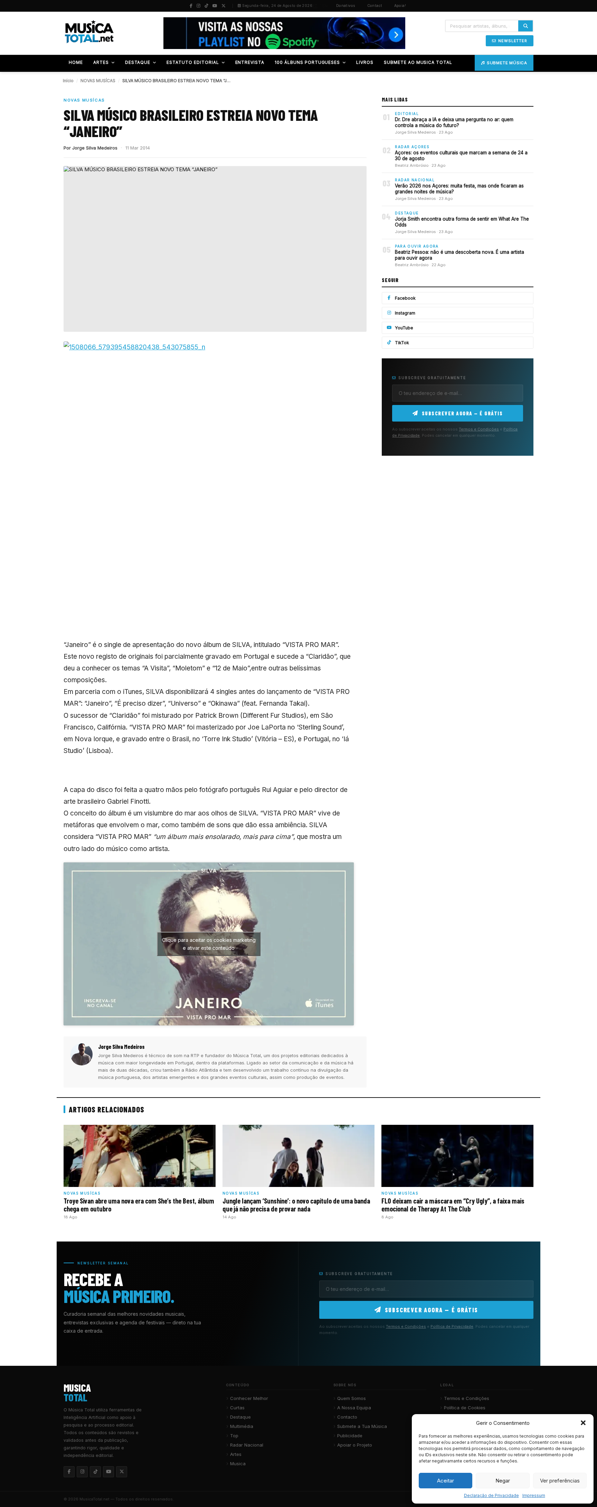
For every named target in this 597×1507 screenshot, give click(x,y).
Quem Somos (351, 1398)
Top (234, 1435)
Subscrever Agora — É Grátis (462, 413)
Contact (374, 5)
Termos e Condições (479, 429)
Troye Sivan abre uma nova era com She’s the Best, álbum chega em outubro (139, 1205)
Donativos (346, 5)
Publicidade (349, 1435)
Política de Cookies (464, 1407)
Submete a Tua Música (362, 1426)
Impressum (533, 1495)
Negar (502, 1480)
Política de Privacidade (451, 1326)
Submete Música (507, 62)
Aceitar (445, 1480)
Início (68, 80)
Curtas (237, 1407)
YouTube (404, 327)
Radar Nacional (246, 1445)
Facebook (405, 298)
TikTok (402, 342)
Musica (238, 1463)
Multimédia (241, 1426)
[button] (583, 1422)
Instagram (405, 313)
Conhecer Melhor (249, 1398)
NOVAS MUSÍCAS (97, 80)
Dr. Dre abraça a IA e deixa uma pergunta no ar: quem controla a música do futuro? (454, 122)
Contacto (347, 1417)
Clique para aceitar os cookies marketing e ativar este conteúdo (209, 944)
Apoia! (400, 5)
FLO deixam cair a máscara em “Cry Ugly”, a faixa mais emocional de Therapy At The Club (452, 1205)
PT (315, 5)
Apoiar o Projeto (354, 1445)
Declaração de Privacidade (491, 1495)
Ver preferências (560, 1480)
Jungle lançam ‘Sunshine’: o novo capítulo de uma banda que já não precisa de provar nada (296, 1205)
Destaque (240, 1417)
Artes (235, 1454)
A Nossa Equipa (354, 1407)
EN (325, 5)
